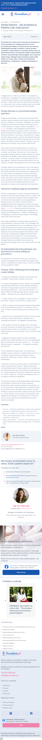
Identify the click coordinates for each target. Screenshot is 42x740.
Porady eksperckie (14, 22)
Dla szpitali (5, 688)
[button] (21, 36)
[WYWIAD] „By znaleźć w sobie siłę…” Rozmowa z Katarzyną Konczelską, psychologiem (21, 609)
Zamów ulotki (6, 693)
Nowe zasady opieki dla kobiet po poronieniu (14, 640)
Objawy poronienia (8, 648)
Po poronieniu (14, 566)
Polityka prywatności (8, 705)
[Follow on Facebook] (2, 739)
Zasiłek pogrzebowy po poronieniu (12, 637)
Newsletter (5, 691)
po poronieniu (9, 208)
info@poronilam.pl (25, 508)
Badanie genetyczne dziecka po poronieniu (14, 632)
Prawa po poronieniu (8, 635)
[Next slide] (36, 600)
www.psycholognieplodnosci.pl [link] (12, 444)
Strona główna (5, 22)
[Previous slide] (5, 600)
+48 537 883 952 (21, 505)
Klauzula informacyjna (8, 702)
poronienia (15, 477)
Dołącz (21, 725)
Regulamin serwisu (8, 708)
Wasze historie (6, 685)
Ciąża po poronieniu (8, 646)
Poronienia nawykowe (8, 643)
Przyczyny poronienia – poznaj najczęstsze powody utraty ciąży (19, 627)
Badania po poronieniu (9, 629)
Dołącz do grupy (21, 572)
